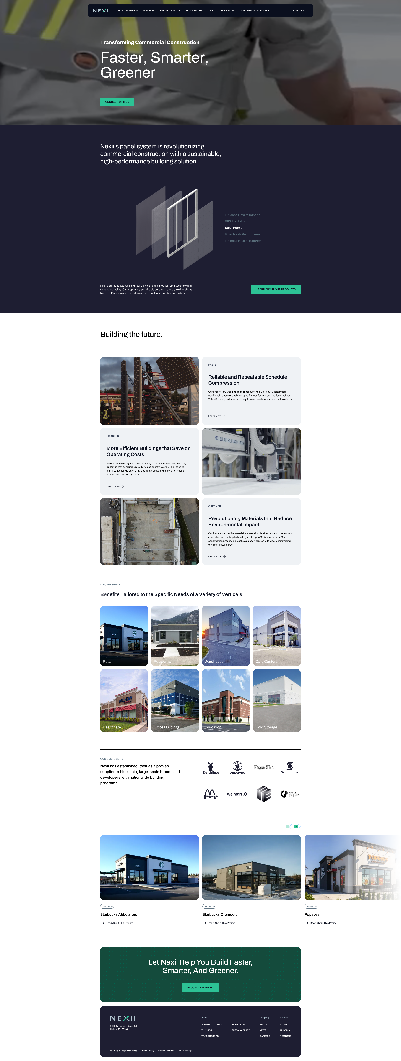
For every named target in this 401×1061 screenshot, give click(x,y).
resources (238, 1024)
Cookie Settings (185, 1050)
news (263, 1030)
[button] (170, 10)
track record (194, 10)
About (212, 10)
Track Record (210, 1036)
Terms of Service (166, 1050)
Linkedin (285, 1030)
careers (265, 1036)
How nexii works (128, 10)
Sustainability (241, 1030)
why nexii (207, 1030)
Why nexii (148, 10)
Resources (227, 10)
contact (285, 1024)
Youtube (285, 1036)
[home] (102, 10)
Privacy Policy (147, 1050)
